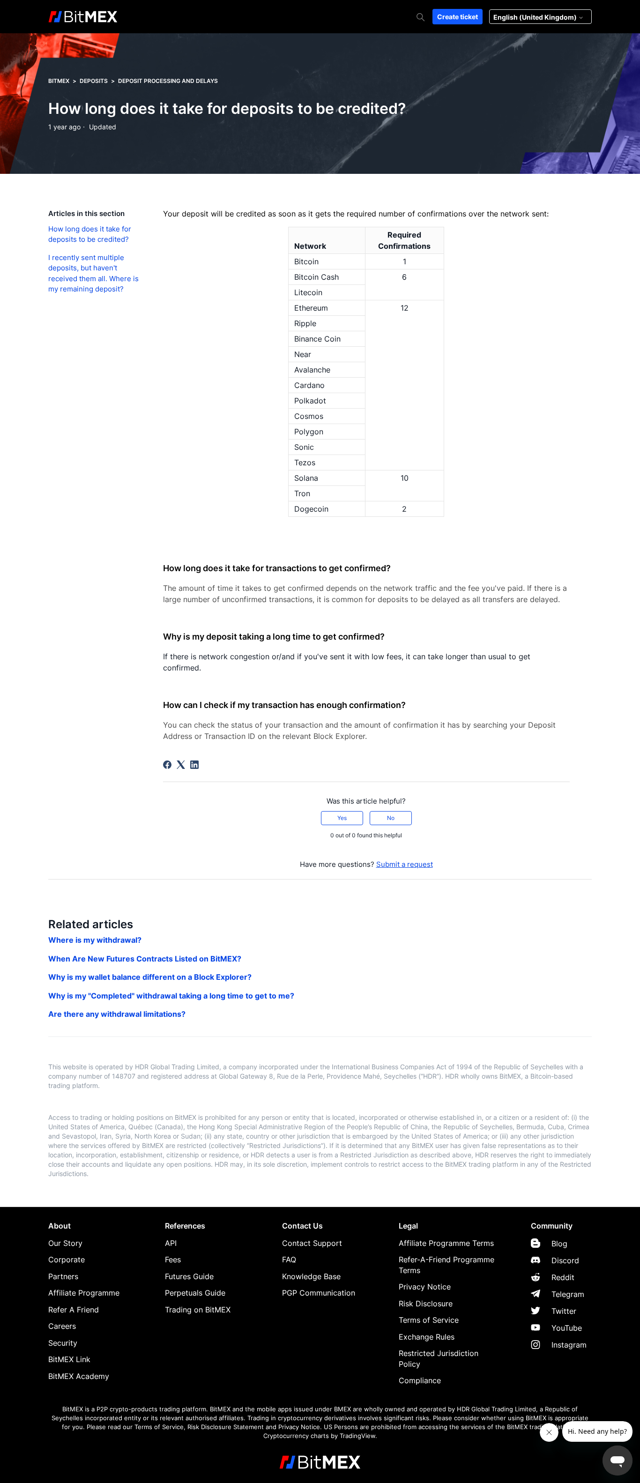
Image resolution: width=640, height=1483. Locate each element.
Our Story (65, 1243)
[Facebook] (167, 764)
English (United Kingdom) (535, 17)
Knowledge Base (311, 1276)
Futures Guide (189, 1276)
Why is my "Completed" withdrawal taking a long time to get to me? (171, 995)
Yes (342, 817)
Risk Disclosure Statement (225, 1427)
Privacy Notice (425, 1286)
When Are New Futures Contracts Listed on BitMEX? (144, 958)
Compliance (420, 1380)
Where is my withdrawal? (94, 940)
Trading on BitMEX (198, 1309)
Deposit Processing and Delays (168, 80)
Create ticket (457, 17)
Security (62, 1343)
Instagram (569, 1344)
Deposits (94, 80)
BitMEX (58, 80)
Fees (173, 1259)
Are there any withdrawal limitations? (117, 1014)
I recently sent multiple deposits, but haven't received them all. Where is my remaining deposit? (93, 273)
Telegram (567, 1294)
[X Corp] (181, 764)
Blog (559, 1243)
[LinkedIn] (194, 764)
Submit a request (404, 864)
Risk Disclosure (426, 1303)
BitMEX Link (69, 1359)
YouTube (566, 1328)
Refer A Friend (73, 1309)
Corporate (66, 1259)
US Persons (341, 1427)
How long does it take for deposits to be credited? (89, 234)
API (171, 1243)
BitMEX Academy (78, 1376)
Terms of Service (429, 1320)
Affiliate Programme (83, 1292)
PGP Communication (318, 1292)
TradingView (357, 1435)
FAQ (289, 1259)
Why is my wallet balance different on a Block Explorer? (150, 977)
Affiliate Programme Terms (446, 1243)
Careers (62, 1326)
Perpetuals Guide (195, 1292)
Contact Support (312, 1243)
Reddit (562, 1277)
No (390, 817)
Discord (565, 1260)
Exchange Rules (426, 1336)
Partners (63, 1276)
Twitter (563, 1311)
